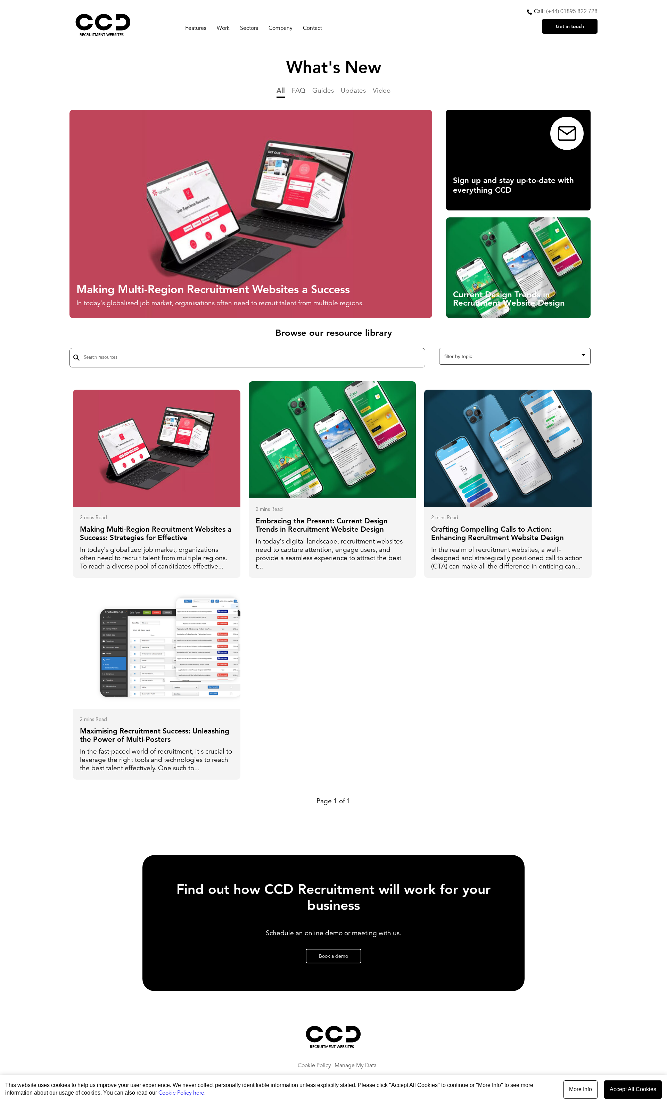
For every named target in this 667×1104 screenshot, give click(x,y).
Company (281, 28)
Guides (323, 91)
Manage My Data (356, 1066)
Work (223, 28)
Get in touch (570, 26)
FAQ (298, 91)
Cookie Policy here (181, 1093)
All (281, 91)
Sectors (249, 28)
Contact (312, 28)
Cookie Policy (314, 1066)
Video (381, 91)
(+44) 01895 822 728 (572, 12)
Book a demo (333, 956)
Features (195, 28)
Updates (353, 91)
